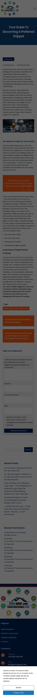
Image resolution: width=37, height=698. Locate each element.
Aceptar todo (18, 693)
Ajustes (18, 687)
